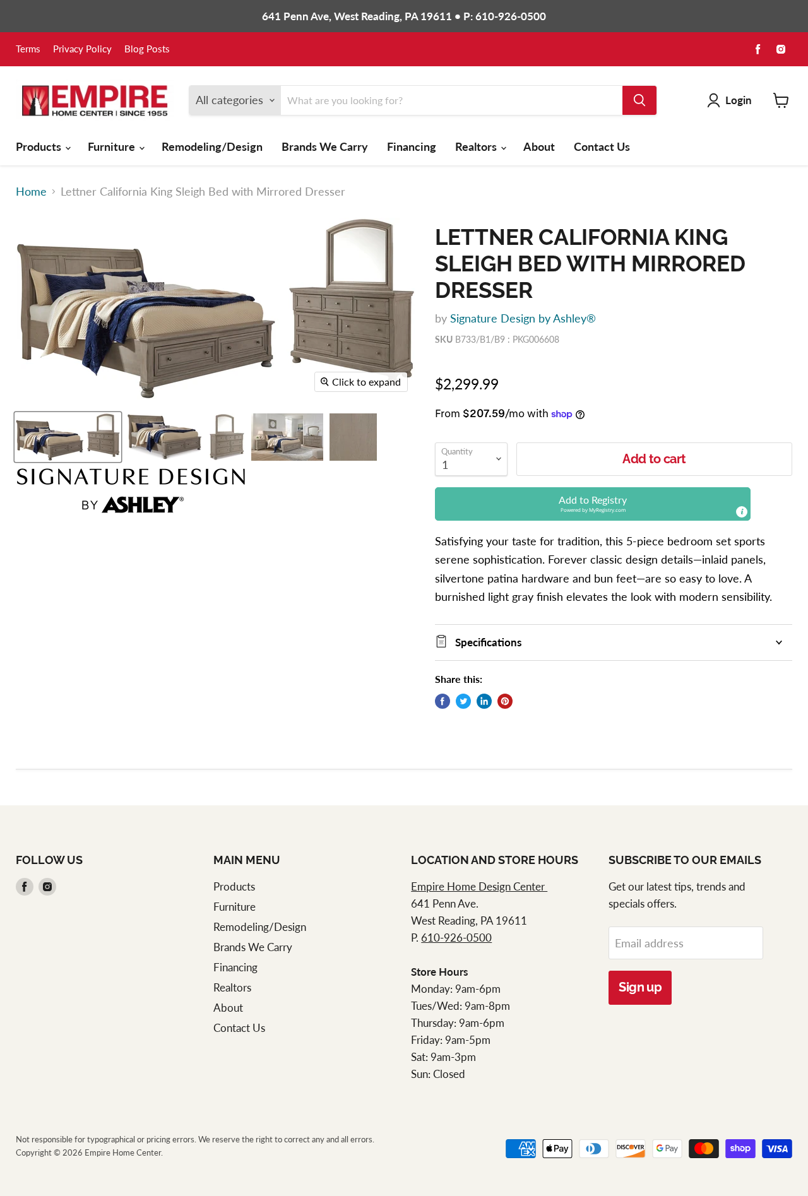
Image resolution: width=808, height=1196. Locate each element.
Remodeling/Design (212, 146)
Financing (411, 146)
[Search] (639, 100)
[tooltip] (741, 512)
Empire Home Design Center (479, 886)
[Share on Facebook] (442, 701)
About (539, 146)
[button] (593, 504)
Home (31, 191)
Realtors (477, 146)
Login (738, 100)
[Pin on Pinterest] (505, 701)
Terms (28, 49)
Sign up (640, 987)
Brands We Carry (325, 146)
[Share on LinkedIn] (484, 701)
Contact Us (602, 146)
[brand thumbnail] (131, 491)
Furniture (113, 146)
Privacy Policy (82, 49)
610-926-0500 (456, 937)
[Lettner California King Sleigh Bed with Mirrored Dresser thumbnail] (68, 437)
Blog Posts (147, 49)
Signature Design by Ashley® (523, 318)
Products (40, 146)
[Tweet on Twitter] (463, 701)
